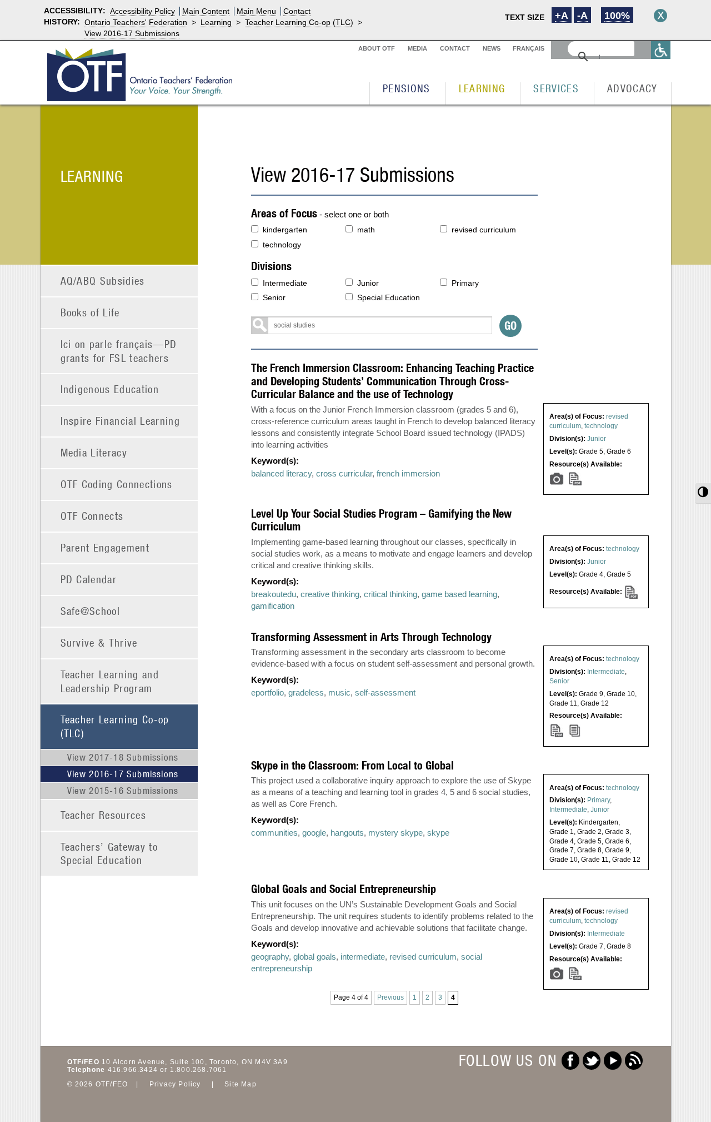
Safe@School (91, 610)
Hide (660, 15)
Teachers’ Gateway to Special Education (109, 853)
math (366, 229)
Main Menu (256, 11)
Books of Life (90, 312)
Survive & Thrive (99, 642)
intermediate (363, 956)
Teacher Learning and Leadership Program (110, 681)
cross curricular (344, 473)
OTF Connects (92, 515)
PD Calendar (89, 579)
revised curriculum (484, 229)
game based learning (459, 594)
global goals (314, 956)
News (491, 48)
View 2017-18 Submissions (123, 757)
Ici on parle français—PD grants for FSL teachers (119, 350)
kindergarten (285, 229)
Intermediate (285, 283)
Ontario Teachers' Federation (135, 22)
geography (270, 956)
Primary (465, 283)
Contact (297, 11)
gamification (272, 605)
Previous (390, 997)
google (314, 832)
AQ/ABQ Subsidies (103, 280)
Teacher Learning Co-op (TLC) (299, 22)
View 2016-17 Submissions (131, 33)
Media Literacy (94, 452)
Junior (368, 283)
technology (282, 244)
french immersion (408, 473)
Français (528, 48)
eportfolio (267, 692)
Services (556, 88)
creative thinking (330, 594)
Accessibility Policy (142, 11)
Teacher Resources (104, 814)
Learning (216, 22)
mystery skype (395, 832)
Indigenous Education (110, 389)
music (339, 692)
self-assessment (385, 692)
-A (582, 15)
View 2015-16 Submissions (123, 790)
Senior (274, 297)
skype (438, 832)
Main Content (205, 11)
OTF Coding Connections (117, 484)
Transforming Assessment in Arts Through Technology (371, 637)
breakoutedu (273, 594)
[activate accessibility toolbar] (661, 49)
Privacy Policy (175, 1084)
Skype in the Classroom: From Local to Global (352, 765)
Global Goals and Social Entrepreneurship (343, 889)
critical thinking (390, 594)
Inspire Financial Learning (121, 420)
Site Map (240, 1084)
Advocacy (632, 88)
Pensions (406, 88)
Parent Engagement (105, 547)
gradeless (306, 692)
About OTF (376, 48)
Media (417, 48)
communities (274, 832)
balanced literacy (281, 473)
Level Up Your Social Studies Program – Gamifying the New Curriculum (381, 520)
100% (617, 15)
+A (561, 15)
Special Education (388, 297)
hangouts (347, 832)
